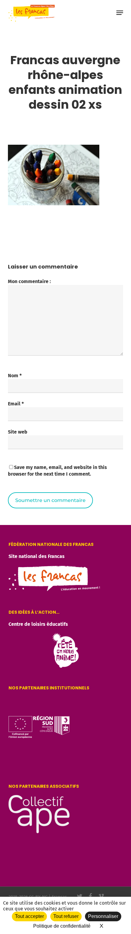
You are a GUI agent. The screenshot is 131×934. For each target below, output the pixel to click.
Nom (15, 375)
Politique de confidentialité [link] (61, 926)
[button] (119, 13)
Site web (17, 432)
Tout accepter (29, 916)
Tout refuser (66, 916)
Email (16, 404)
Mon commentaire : (29, 281)
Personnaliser (103, 916)
